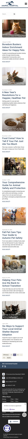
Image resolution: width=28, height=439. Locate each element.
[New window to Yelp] (5, 366)
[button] (24, 415)
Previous (6, 354)
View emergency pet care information (11, 414)
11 (4, 357)
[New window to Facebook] (3, 366)
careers (15, 421)
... (21, 354)
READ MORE (5, 61)
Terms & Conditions (14, 437)
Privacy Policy (6, 437)
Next (8, 357)
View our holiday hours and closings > (11, 416)
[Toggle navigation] (26, 3)
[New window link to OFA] (7, 428)
